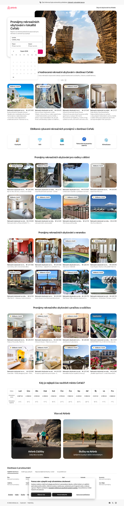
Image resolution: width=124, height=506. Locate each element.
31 (13, 77)
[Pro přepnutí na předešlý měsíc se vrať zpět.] (13, 51)
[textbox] (18, 46)
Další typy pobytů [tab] (26, 472)
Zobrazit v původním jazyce (76, 2)
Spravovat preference (83, 494)
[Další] (65, 80)
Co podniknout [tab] (61, 472)
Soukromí (23, 503)
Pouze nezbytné (62, 494)
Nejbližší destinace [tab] (12, 472)
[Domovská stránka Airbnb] (12, 8)
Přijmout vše (41, 494)
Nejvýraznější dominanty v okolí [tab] (44, 472)
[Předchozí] (58, 80)
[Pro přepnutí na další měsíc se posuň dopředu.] (34, 51)
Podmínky (31, 503)
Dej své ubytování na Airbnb (106, 8)
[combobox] (26, 40)
